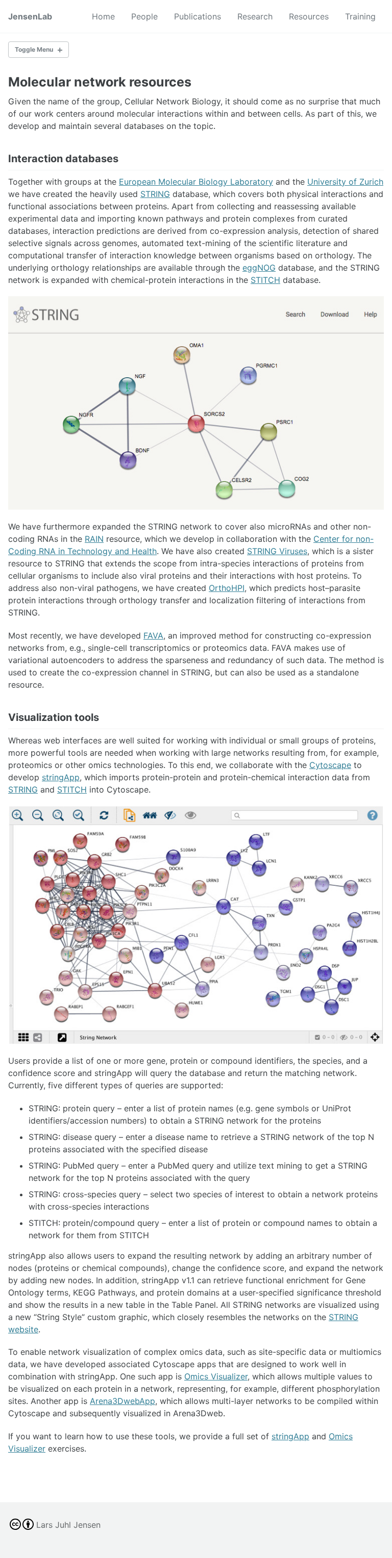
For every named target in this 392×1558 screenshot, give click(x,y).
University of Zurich (345, 182)
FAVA (153, 635)
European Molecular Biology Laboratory (196, 182)
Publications (197, 16)
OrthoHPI (226, 588)
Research (255, 16)
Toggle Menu (34, 49)
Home (103, 16)
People (144, 16)
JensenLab (30, 16)
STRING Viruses (277, 551)
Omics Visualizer (216, 1376)
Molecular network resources (99, 82)
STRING (155, 194)
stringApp (61, 777)
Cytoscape (330, 765)
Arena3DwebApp (122, 1401)
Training (360, 16)
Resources (309, 16)
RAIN (94, 539)
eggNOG (259, 267)
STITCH (265, 280)
